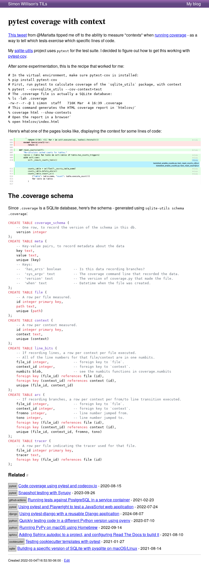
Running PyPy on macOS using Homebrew (58, 527)
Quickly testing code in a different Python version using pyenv (74, 520)
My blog (194, 4)
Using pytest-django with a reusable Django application (69, 513)
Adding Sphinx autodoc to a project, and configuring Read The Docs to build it (89, 534)
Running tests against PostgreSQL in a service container (79, 500)
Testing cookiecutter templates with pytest (62, 541)
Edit (67, 560)
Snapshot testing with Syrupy (44, 492)
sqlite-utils (24, 50)
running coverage (170, 35)
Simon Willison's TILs (27, 4)
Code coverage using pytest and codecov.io (57, 486)
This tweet (17, 35)
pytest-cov (17, 56)
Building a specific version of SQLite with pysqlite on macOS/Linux (77, 548)
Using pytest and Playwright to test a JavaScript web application (76, 507)
